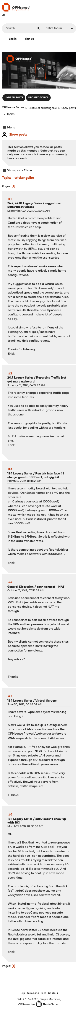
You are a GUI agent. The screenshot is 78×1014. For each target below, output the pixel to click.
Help (22, 993)
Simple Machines (50, 999)
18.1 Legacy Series (19, 700)
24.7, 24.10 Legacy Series (24, 203)
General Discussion (20, 587)
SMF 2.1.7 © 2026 (27, 999)
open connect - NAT (50, 587)
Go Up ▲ (53, 993)
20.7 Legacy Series (20, 377)
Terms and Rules (36, 993)
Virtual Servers (46, 700)
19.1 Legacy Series (19, 473)
